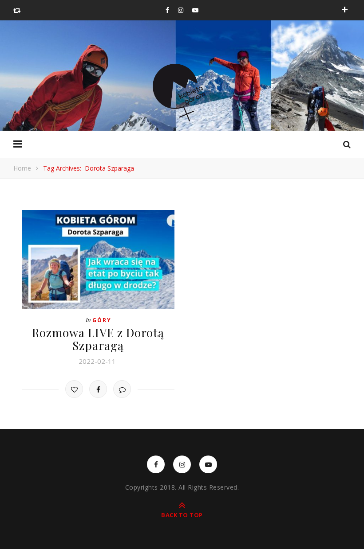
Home (22, 168)
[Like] (74, 389)
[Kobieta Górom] (182, 92)
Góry (101, 320)
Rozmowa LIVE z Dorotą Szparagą (98, 339)
